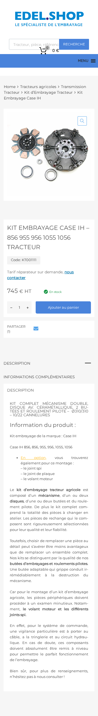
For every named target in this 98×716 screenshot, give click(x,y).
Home (10, 86)
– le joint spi (31, 468)
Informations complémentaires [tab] (39, 377)
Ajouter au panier (63, 307)
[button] (82, 121)
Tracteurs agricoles (38, 86)
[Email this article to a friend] (35, 328)
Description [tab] (17, 363)
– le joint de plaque (38, 473)
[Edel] (49, 25)
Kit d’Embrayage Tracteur (48, 92)
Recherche (74, 44)
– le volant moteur (37, 479)
